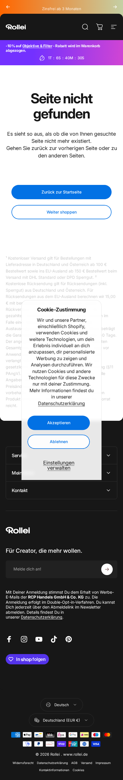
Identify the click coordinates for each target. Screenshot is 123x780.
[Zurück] (8, 7)
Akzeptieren (58, 422)
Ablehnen (59, 441)
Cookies (78, 770)
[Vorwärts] (115, 7)
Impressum (103, 763)
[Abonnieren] (107, 569)
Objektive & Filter (37, 46)
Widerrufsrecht (23, 763)
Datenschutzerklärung (61, 403)
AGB (74, 763)
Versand (86, 763)
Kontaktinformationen (54, 770)
